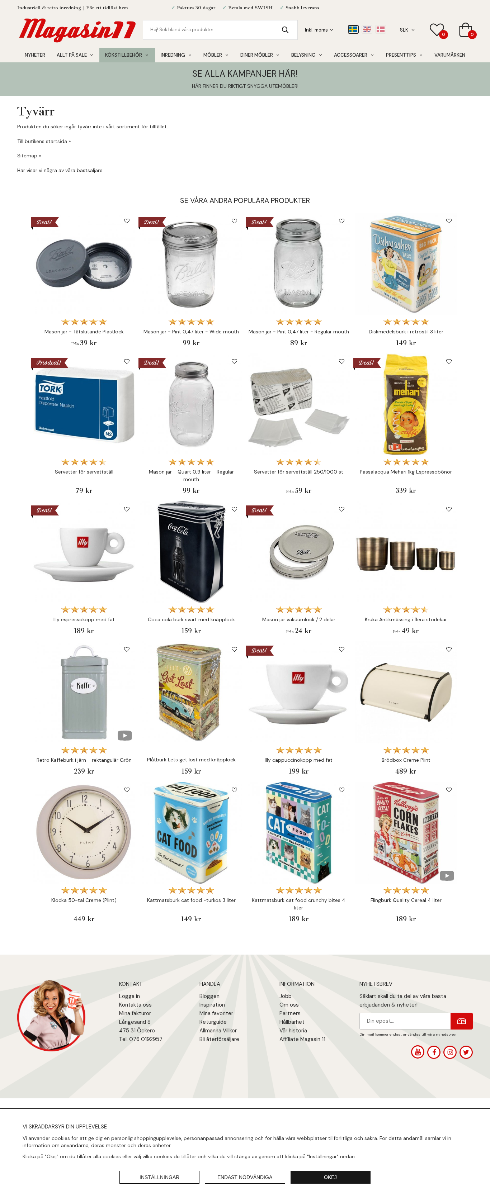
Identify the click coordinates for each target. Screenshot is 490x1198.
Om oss (289, 1004)
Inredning (173, 55)
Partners (290, 1013)
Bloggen (209, 996)
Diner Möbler (256, 55)
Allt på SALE (72, 55)
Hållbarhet (292, 1022)
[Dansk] (381, 29)
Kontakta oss (135, 1004)
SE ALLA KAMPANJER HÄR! (245, 73)
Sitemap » (29, 155)
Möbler (212, 55)
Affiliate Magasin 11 (302, 1039)
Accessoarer (350, 55)
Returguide (213, 1022)
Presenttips (401, 55)
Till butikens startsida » (44, 141)
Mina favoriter (216, 1013)
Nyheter (35, 55)
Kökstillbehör (123, 55)
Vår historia (293, 1030)
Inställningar (159, 1177)
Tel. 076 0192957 (140, 1039)
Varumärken (449, 55)
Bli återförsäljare (219, 1039)
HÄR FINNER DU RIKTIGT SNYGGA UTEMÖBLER (244, 86)
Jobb (285, 996)
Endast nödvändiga (244, 1177)
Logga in (129, 996)
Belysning (303, 55)
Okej (330, 1177)
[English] (367, 29)
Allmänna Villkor (218, 1030)
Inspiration (212, 1004)
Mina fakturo (134, 1013)
